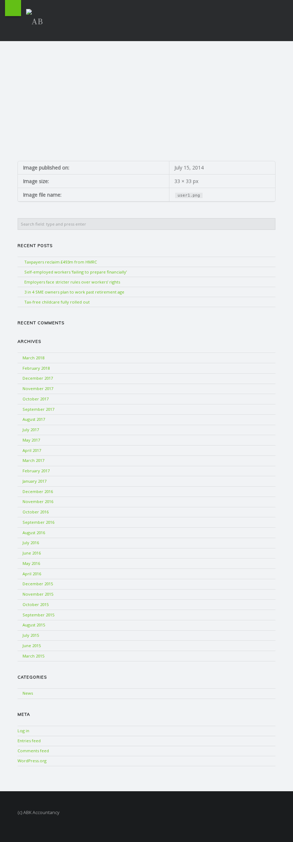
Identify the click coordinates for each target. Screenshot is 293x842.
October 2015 (36, 604)
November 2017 (38, 388)
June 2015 (32, 645)
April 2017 (32, 450)
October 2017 (36, 399)
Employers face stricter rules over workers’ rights (72, 282)
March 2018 (33, 357)
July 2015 (31, 635)
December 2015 (38, 583)
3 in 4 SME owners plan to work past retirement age (74, 292)
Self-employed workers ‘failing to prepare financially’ (75, 272)
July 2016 (31, 542)
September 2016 (38, 522)
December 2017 (38, 378)
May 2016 (31, 563)
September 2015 (38, 614)
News (28, 693)
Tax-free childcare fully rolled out (57, 302)
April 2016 (32, 573)
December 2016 (38, 491)
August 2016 (34, 532)
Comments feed (33, 750)
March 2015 (33, 656)
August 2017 (34, 419)
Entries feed (29, 740)
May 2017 (31, 440)
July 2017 (31, 429)
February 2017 (36, 470)
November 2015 (38, 594)
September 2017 (38, 409)
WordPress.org (32, 760)
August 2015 (34, 624)
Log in (23, 730)
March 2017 (33, 460)
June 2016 (32, 553)
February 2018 (36, 368)
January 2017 (34, 481)
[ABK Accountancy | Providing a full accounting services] (37, 19)
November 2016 (38, 501)
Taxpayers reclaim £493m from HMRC (60, 262)
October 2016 (36, 511)
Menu (13, 8)
